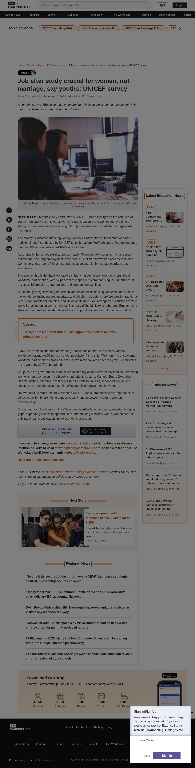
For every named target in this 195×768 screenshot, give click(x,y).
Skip (147, 755)
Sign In (167, 755)
